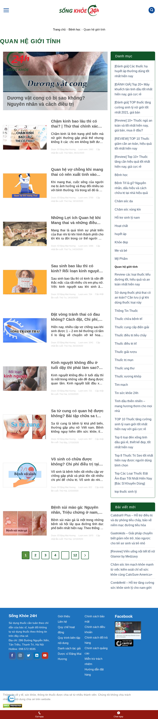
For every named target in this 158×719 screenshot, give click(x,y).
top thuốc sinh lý (126, 491)
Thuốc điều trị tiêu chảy (130, 335)
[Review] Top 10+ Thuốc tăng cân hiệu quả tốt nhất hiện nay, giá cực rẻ (132, 161)
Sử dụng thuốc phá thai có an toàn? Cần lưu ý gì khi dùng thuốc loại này (133, 297)
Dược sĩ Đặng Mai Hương (69, 656)
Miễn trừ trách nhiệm (93, 661)
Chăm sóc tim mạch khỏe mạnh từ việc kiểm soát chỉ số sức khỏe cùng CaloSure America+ (132, 569)
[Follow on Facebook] (12, 655)
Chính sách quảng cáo (96, 650)
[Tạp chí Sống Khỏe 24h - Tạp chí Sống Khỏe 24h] (79, 10)
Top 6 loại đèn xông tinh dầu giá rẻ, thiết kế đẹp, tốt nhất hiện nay (132, 442)
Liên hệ (62, 621)
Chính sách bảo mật (94, 619)
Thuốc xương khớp (128, 376)
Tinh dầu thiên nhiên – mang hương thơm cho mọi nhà (133, 406)
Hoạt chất (121, 226)
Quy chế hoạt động (66, 629)
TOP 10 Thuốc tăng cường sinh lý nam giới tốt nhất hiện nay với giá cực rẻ (133, 424)
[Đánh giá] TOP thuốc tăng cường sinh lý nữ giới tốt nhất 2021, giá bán (133, 107)
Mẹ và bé (121, 250)
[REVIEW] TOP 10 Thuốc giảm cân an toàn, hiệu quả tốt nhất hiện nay (133, 143)
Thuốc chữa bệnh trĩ (128, 319)
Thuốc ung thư (125, 368)
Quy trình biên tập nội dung (69, 640)
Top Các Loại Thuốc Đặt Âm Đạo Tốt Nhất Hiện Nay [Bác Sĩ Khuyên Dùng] (133, 478)
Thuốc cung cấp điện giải (132, 327)
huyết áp (120, 234)
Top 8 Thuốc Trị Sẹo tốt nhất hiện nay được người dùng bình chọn (134, 460)
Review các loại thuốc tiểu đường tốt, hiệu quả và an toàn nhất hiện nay (132, 279)
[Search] (152, 10)
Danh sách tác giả (69, 648)
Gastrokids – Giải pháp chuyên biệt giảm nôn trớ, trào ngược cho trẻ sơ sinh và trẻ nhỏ (132, 538)
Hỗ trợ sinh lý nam (127, 217)
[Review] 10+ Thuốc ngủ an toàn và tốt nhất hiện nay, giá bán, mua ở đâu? (133, 125)
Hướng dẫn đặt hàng (94, 672)
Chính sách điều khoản (95, 629)
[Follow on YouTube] (45, 655)
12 (75, 555)
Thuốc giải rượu (126, 352)
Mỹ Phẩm (121, 258)
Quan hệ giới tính (126, 266)
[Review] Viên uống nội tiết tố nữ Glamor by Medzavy (133, 554)
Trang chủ (59, 29)
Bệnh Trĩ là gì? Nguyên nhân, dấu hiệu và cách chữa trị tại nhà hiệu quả (131, 188)
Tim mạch (121, 384)
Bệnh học (75, 29)
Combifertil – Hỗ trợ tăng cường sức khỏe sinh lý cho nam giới (132, 585)
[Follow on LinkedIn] (37, 655)
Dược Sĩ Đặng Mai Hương (63, 149)
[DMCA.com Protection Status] (70, 705)
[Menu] (6, 10)
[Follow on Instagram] (20, 655)
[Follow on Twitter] (28, 655)
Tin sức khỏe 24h (126, 393)
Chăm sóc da (124, 201)
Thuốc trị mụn (124, 360)
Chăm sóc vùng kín (128, 209)
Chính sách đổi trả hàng (96, 640)
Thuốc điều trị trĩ (126, 343)
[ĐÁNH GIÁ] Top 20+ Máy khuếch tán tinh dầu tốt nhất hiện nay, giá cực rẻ (133, 89)
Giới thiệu (64, 616)
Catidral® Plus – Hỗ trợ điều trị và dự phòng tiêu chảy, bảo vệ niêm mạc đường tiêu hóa (132, 520)
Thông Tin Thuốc (126, 310)
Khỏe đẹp (121, 242)
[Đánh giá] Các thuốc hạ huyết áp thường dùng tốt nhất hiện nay (132, 71)
